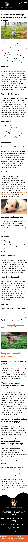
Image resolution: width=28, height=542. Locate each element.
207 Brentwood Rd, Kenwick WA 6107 (15, 524)
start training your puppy (18, 71)
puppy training (15, 368)
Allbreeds (22, 483)
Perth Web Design (12, 538)
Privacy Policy (22, 538)
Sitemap (14, 540)
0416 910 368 (15, 528)
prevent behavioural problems (16, 155)
